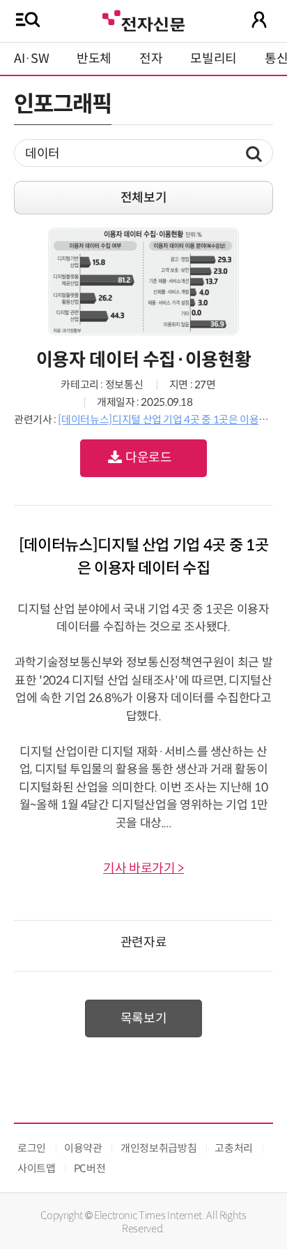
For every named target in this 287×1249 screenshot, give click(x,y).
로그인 (31, 1148)
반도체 (94, 58)
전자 (150, 58)
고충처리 (234, 1148)
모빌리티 (213, 58)
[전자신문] (143, 19)
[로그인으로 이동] (259, 20)
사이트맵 (36, 1168)
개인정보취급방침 (158, 1148)
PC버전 (90, 1168)
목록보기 (144, 1018)
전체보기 (144, 197)
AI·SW (31, 58)
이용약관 (83, 1148)
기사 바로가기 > (143, 868)
